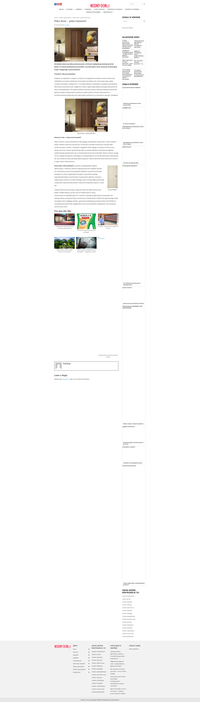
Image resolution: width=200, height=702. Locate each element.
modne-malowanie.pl (128, 631)
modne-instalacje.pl (127, 625)
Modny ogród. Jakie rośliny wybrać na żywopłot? (64, 251)
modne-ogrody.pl (127, 602)
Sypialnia (88, 9)
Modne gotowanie (132, 9)
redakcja (67, 25)
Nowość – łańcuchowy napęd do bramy (108, 227)
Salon (61, 9)
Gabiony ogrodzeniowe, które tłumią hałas (132, 104)
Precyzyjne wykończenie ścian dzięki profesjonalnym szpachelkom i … (139, 73)
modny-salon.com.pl (128, 607)
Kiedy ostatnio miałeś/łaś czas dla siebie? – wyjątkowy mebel (86, 251)
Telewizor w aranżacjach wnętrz (132, 463)
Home (56, 17)
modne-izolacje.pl (127, 628)
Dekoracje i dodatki (115, 9)
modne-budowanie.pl (128, 596)
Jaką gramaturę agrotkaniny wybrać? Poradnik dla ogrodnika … (139, 44)
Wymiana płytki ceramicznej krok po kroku (133, 443)
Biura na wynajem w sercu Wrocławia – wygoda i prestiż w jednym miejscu (118, 691)
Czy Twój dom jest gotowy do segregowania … (131, 284)
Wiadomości (107, 12)
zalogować (65, 379)
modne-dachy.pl (126, 622)
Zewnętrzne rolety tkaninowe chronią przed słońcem (65, 227)
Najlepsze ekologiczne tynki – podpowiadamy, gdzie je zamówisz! (117, 664)
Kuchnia (69, 9)
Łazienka (78, 9)
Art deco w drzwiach (129, 124)
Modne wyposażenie (93, 12)
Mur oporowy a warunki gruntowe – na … (139, 62)
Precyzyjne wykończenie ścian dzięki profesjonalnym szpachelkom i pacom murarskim (117, 681)
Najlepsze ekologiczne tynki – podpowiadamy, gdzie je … (139, 54)
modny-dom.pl (126, 599)
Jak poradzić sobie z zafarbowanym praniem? (134, 584)
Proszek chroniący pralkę (130, 163)
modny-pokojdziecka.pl (128, 616)
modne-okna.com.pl (128, 633)
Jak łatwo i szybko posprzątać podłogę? (86, 231)
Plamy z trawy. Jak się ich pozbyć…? (133, 424)
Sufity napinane (133, 649)
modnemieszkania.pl (128, 636)
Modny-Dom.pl (85, 700)
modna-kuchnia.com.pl (128, 619)
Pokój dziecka (99, 9)
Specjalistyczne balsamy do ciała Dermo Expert (133, 143)
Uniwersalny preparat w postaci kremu (108, 356)
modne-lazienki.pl (127, 610)
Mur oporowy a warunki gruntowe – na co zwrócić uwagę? (118, 671)
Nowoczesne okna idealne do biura (133, 303)
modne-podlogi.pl (127, 613)
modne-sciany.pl (127, 605)
